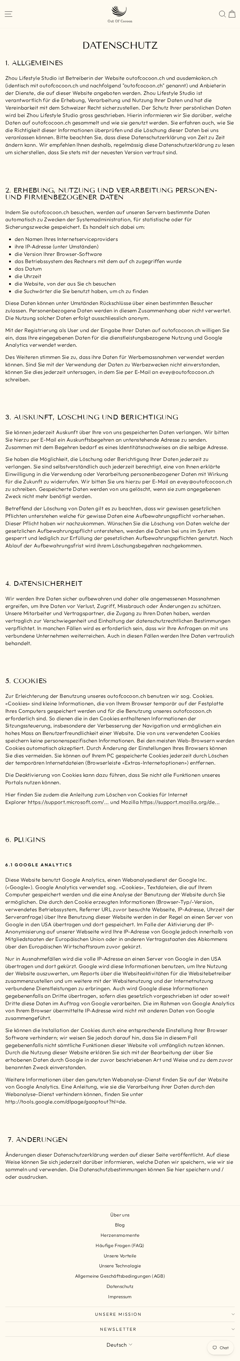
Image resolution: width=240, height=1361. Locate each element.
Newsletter (118, 1329)
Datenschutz (120, 1286)
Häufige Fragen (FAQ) (120, 1245)
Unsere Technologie (120, 1266)
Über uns (119, 1215)
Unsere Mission (118, 1314)
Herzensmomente (120, 1235)
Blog (120, 1225)
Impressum (120, 1297)
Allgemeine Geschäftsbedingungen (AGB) (120, 1276)
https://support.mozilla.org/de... (180, 802)
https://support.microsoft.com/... (68, 802)
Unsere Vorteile (120, 1256)
